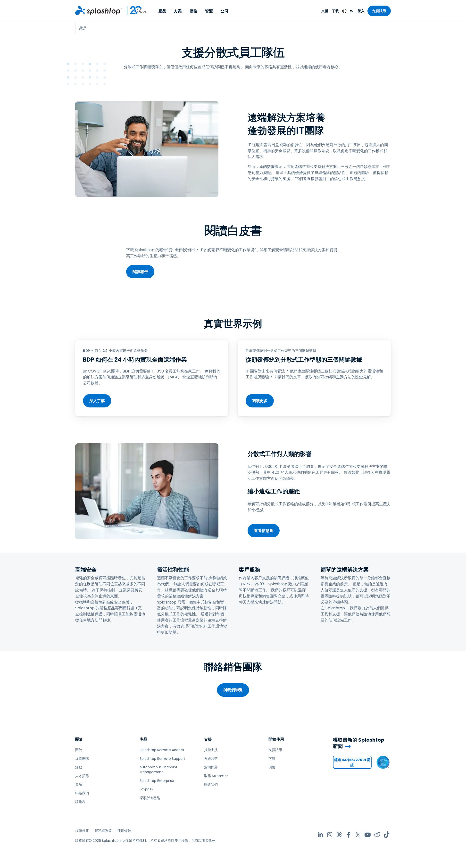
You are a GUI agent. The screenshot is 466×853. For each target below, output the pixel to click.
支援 (324, 10)
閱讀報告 (140, 271)
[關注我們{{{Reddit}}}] (377, 834)
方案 (178, 11)
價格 (193, 11)
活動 (78, 767)
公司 (224, 11)
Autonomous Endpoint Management (158, 769)
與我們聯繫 (233, 690)
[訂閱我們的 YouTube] (367, 834)
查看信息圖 (263, 530)
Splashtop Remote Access (162, 749)
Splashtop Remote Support (162, 758)
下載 (335, 10)
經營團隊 (82, 758)
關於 (79, 739)
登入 (361, 10)
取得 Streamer (216, 775)
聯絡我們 (82, 793)
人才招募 (82, 775)
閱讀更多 (259, 401)
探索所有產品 (150, 797)
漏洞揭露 (211, 767)
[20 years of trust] (135, 10)
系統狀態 (211, 758)
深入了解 (97, 401)
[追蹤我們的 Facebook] (348, 834)
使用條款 (124, 830)
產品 (162, 11)
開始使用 (276, 739)
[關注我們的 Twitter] (358, 834)
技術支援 (211, 749)
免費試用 (379, 10)
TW (350, 10)
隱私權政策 (103, 830)
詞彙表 (80, 801)
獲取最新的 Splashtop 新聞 (358, 743)
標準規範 (82, 830)
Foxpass (146, 789)
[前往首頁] (98, 10)
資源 (209, 11)
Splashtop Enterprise (157, 780)
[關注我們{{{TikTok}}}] (386, 834)
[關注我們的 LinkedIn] (320, 834)
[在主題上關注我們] (339, 834)
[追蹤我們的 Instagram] (329, 834)
